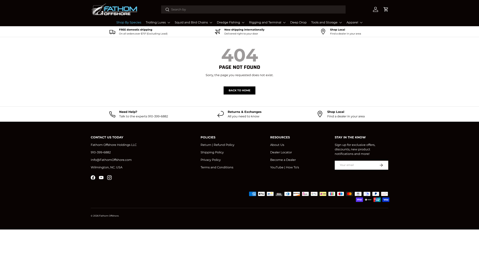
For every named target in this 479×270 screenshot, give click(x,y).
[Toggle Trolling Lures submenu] (169, 22)
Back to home (239, 90)
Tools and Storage (324, 22)
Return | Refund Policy (217, 145)
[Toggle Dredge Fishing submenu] (243, 22)
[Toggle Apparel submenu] (361, 22)
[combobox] (253, 9)
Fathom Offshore (109, 215)
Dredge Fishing (228, 22)
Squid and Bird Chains (191, 22)
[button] (386, 9)
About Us (277, 145)
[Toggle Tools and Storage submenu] (340, 22)
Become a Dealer (283, 160)
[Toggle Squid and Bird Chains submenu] (211, 22)
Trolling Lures (156, 22)
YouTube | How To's (284, 167)
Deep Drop (298, 22)
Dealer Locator (281, 152)
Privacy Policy (211, 160)
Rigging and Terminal (265, 22)
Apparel (352, 22)
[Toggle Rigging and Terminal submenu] (284, 22)
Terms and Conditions (217, 167)
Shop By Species (128, 22)
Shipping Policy (212, 152)
